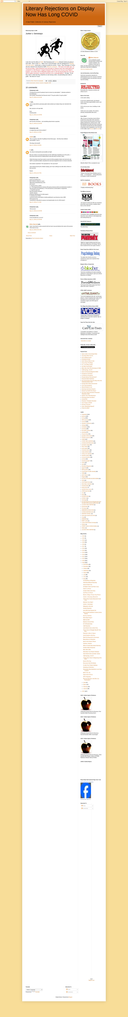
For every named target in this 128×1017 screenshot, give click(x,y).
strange (83, 425)
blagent (83, 476)
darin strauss (85, 475)
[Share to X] (52, 81)
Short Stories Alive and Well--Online (91, 653)
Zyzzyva (56, 62)
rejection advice (85, 455)
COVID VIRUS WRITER (87, 441)
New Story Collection (87, 484)
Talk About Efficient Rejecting (90, 582)
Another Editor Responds (89, 647)
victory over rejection (87, 453)
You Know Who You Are (87, 355)
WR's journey (85, 419)
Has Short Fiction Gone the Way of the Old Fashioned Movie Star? (92, 381)
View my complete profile (86, 69)
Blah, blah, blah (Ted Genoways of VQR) (91, 368)
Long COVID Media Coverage (89, 522)
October (85, 568)
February (85, 686)
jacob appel (84, 448)
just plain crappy (86, 444)
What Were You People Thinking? (91, 651)
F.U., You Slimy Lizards (87, 364)
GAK (83, 480)
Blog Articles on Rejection (89, 639)
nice (83, 492)
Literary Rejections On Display (87, 781)
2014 (83, 552)
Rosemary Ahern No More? (88, 397)
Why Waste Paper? (87, 617)
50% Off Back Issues (87, 357)
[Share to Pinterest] (56, 81)
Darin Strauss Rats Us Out (88, 361)
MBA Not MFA (86, 619)
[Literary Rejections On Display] (86, 798)
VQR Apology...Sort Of (87, 370)
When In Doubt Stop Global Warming (92, 645)
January (85, 688)
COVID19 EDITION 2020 (88, 443)
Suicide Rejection (87, 608)
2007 (83, 691)
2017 (83, 546)
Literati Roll (84, 399)
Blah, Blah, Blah (87, 649)
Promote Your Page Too (86, 799)
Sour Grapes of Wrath (87, 402)
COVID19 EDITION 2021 (88, 512)
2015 (83, 550)
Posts (84, 805)
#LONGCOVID (85, 496)
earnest (83, 421)
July (84, 574)
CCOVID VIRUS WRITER (88, 504)
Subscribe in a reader (86, 340)
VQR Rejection (86, 626)
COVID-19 (84, 498)
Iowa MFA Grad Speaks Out (89, 610)
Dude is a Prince (87, 588)
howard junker (32, 82)
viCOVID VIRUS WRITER (88, 529)
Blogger (70, 997)
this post (92, 128)
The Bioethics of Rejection (89, 580)
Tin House (84, 508)
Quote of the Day (87, 661)
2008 (83, 562)
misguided (46, 82)
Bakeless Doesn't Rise (88, 621)
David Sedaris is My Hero (89, 635)
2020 (83, 542)
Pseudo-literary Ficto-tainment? (89, 377)
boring (83, 418)
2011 (83, 556)
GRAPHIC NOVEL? (86, 513)
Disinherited (85, 506)
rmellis (31, 136)
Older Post (72, 235)
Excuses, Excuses (86, 404)
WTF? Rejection (87, 676)
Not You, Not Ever (87, 615)
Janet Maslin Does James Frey (90, 628)
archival (84, 459)
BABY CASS (85, 520)
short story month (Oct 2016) (88, 515)
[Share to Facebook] (54, 81)
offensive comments (52, 66)
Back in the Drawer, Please (89, 641)
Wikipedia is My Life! (88, 606)
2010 (83, 558)
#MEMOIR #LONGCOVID (88, 510)
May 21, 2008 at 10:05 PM (36, 211)
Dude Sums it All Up (88, 674)
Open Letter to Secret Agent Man (89, 354)
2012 (83, 554)
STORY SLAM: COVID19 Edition (89, 526)
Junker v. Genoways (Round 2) (90, 596)
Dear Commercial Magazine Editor (90, 371)
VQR (41, 62)
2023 (83, 536)
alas (83, 464)
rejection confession (86, 423)
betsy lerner (84, 487)
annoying (84, 428)
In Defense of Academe (87, 375)
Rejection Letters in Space (89, 633)
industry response (40, 82)
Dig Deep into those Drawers (89, 389)
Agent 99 (84, 468)
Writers (83, 527)
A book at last (85, 434)
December (86, 564)
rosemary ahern (85, 450)
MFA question (85, 469)
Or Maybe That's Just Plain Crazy (91, 586)
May (84, 578)
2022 (83, 538)
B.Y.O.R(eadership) (87, 623)
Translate (37, 992)
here (39, 63)
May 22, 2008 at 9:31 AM (35, 229)
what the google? (86, 460)
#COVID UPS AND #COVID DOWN (90, 478)
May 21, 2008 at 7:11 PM (35, 202)
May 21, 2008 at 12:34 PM (36, 123)
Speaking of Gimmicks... (88, 667)
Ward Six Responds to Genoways (91, 637)
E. (30, 150)
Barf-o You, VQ (86, 672)
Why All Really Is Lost (87, 387)
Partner (83, 524)
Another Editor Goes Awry (89, 590)
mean (83, 462)
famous (83, 416)
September (86, 570)
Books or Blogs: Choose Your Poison (92, 594)
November (86, 566)
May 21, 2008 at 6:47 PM (35, 173)
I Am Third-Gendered (87, 385)
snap (83, 517)
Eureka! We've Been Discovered (89, 383)
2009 (83, 560)
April (84, 682)
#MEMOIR (84, 519)
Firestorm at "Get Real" (87, 373)
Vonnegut (84, 500)
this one (98, 128)
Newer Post (29, 235)
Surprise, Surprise (87, 643)
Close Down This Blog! (87, 362)
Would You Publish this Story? (89, 390)
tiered (83, 494)
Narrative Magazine (86, 466)
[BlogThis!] (51, 81)
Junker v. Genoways (88, 604)
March (85, 684)
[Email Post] (46, 80)
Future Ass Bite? (86, 408)
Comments (85, 808)
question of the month (87, 435)
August (85, 572)
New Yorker (84, 446)
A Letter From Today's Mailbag (90, 665)
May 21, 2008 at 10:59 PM (36, 219)
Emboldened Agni (86, 359)
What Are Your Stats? (88, 602)
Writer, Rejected (34, 224)
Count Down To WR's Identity (89, 471)
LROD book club (86, 491)
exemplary (84, 427)
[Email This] (49, 81)
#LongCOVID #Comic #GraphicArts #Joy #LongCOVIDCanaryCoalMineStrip (91, 502)
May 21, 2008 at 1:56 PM (35, 145)
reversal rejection (86, 457)
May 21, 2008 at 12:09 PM (36, 114)
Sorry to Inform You (87, 584)
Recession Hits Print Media (89, 663)
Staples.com (91, 980)
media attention (85, 452)
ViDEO (83, 439)
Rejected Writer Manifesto (88, 378)
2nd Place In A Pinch (88, 592)
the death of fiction (86, 430)
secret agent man (86, 482)
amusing (84, 432)
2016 (83, 548)
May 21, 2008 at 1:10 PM (35, 132)
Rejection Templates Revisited (89, 401)
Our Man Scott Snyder (87, 366)
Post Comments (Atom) (37, 238)
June (84, 576)
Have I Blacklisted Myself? (88, 406)
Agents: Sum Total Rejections (89, 395)
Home (50, 235)
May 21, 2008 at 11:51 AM (36, 97)
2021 (83, 540)
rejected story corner (87, 489)
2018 (83, 544)
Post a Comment (32, 232)
